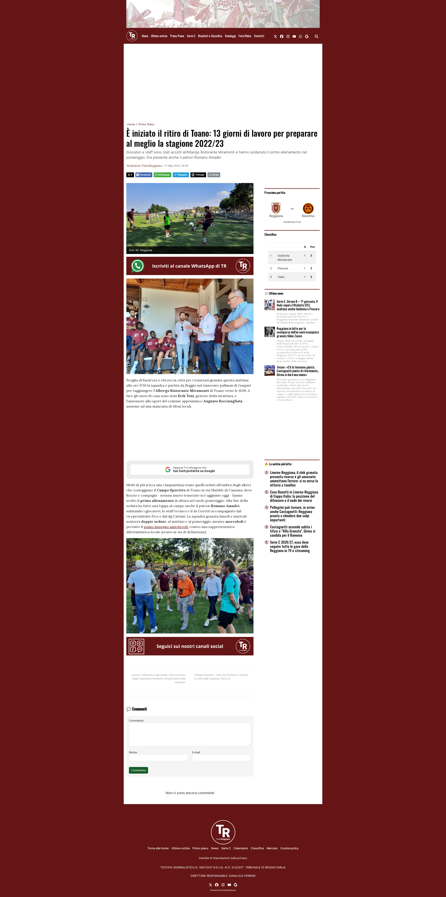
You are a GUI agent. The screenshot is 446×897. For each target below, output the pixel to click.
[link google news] (307, 36)
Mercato (272, 848)
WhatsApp (164, 174)
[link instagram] (288, 36)
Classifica (270, 234)
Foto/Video (245, 36)
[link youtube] (294, 36)
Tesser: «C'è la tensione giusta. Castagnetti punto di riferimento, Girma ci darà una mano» (297, 371)
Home (145, 36)
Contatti (259, 36)
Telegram (182, 174)
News (215, 848)
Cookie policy (289, 848)
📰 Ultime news (273, 293)
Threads (199, 174)
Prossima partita (274, 192)
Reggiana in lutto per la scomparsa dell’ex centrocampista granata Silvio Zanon (298, 332)
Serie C (191, 36)
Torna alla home (158, 848)
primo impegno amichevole (166, 526)
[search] (316, 36)
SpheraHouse (229, 890)
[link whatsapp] (300, 36)
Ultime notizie (159, 36)
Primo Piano (177, 36)
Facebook (145, 174)
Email (215, 174)
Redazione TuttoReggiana (144, 165)
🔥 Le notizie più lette (277, 464)
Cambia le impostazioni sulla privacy (223, 858)
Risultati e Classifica (210, 36)
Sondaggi (230, 36)
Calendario (241, 848)
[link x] (275, 36)
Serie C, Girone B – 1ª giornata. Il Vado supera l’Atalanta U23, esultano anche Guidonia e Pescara (298, 305)
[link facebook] (282, 36)
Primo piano (200, 848)
